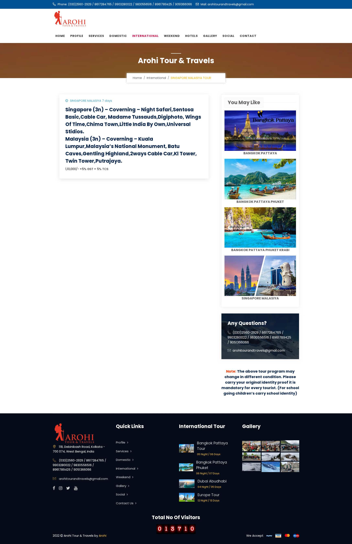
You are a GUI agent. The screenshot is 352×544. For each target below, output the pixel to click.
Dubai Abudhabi (212, 481)
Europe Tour (209, 494)
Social (228, 36)
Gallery (210, 36)
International (145, 36)
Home (60, 36)
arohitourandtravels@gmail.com (231, 4)
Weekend (172, 36)
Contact (248, 36)
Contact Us (125, 503)
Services (96, 36)
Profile (76, 36)
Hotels (191, 36)
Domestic (118, 36)
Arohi (102, 535)
